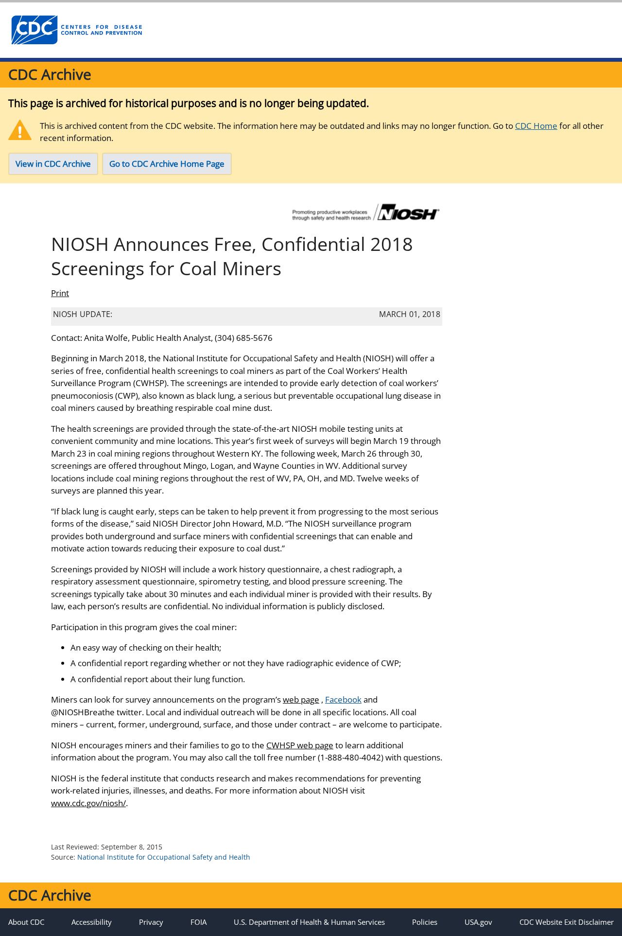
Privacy (151, 922)
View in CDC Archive (53, 163)
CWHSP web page (299, 745)
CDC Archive (49, 74)
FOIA (198, 922)
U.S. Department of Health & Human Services (309, 922)
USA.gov (478, 922)
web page (301, 699)
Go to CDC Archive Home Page (167, 163)
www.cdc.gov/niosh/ (88, 803)
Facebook (343, 699)
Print (60, 293)
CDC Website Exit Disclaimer (566, 922)
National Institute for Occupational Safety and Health (163, 857)
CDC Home (536, 125)
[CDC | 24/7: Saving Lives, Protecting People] (76, 30)
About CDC (26, 922)
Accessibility (91, 922)
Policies (424, 922)
